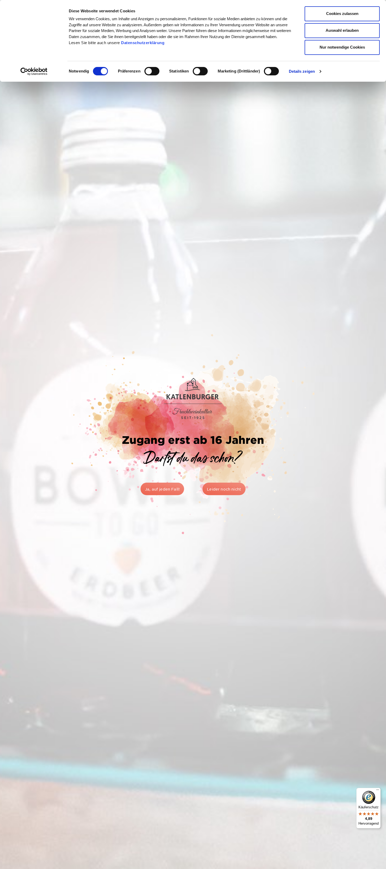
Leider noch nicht (224, 489)
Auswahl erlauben (342, 30)
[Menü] (377, 791)
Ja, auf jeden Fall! (162, 489)
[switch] (151, 71)
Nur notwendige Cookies (342, 47)
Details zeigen (302, 71)
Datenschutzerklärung (142, 42)
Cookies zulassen (342, 13)
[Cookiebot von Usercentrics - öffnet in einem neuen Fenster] (34, 71)
